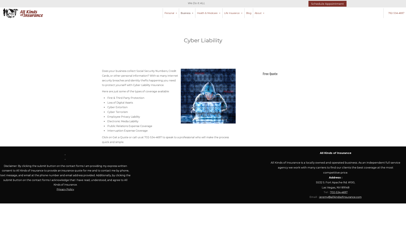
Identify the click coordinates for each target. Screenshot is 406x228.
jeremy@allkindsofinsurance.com (340, 197)
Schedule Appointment (327, 3)
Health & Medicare (207, 13)
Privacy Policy (65, 189)
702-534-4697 (396, 13)
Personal (169, 13)
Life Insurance (232, 13)
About (258, 13)
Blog (248, 13)
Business (185, 13)
